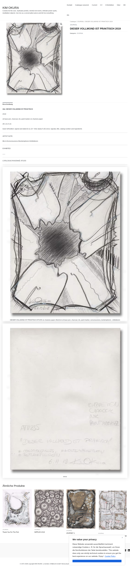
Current (94, 5)
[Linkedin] (129, 550)
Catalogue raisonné (82, 5)
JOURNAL (80, 21)
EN (68, 15)
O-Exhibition (109, 5)
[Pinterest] (125, 550)
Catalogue (73, 21)
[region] (97, 550)
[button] (61, 24)
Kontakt (69, 5)
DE (124, 5)
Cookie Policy (110, 556)
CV (101, 5)
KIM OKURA (11, 7)
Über (118, 5)
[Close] (122, 537)
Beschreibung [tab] (8, 104)
